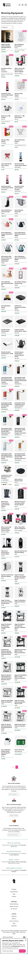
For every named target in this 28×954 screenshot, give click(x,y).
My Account (14, 908)
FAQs (14, 923)
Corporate (14, 925)
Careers (14, 896)
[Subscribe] (24, 937)
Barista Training (14, 906)
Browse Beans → (14, 834)
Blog (14, 894)
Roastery (14, 889)
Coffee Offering (14, 904)
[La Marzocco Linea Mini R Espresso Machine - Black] (3, 484)
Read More (14, 815)
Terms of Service (14, 921)
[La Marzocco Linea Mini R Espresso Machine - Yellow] (10, 484)
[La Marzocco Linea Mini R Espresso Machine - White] (7, 484)
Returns (14, 918)
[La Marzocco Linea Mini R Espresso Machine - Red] (5, 484)
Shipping (14, 916)
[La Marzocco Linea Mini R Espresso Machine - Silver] (2, 484)
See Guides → (14, 794)
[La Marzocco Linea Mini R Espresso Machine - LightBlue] (9, 484)
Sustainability (14, 891)
